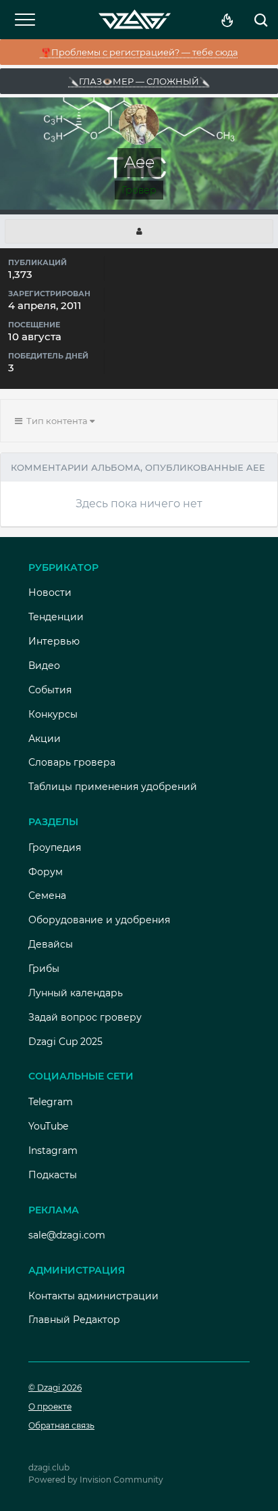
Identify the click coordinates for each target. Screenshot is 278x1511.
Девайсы (50, 944)
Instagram (53, 1150)
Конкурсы (53, 714)
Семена (47, 895)
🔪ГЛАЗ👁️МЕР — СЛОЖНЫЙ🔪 (139, 81)
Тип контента (56, 420)
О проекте (50, 1406)
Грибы (43, 968)
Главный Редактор (74, 1320)
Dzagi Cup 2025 (65, 1042)
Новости (50, 592)
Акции (44, 739)
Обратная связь (61, 1425)
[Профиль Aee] (139, 231)
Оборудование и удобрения (99, 920)
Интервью (54, 641)
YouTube (48, 1126)
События (50, 690)
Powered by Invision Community (95, 1479)
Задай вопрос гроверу (85, 1017)
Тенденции (56, 617)
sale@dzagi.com (66, 1235)
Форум (45, 872)
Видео (44, 665)
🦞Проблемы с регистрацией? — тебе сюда (139, 52)
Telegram (50, 1102)
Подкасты (52, 1175)
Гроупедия (54, 847)
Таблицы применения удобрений (112, 787)
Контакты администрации (93, 1296)
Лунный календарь (75, 993)
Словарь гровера (71, 762)
